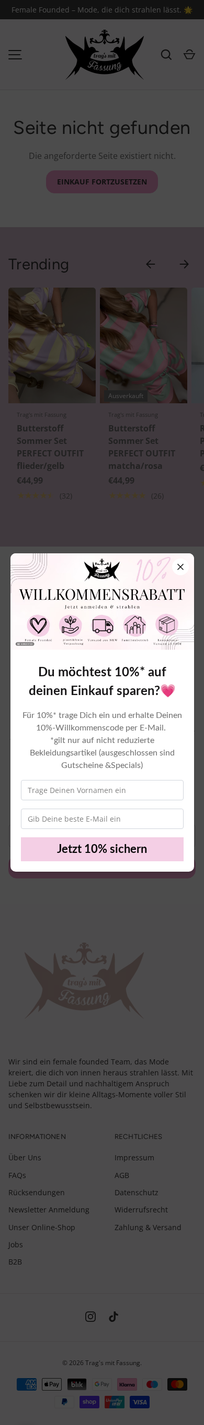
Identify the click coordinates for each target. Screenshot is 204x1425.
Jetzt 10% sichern (102, 849)
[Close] (180, 567)
